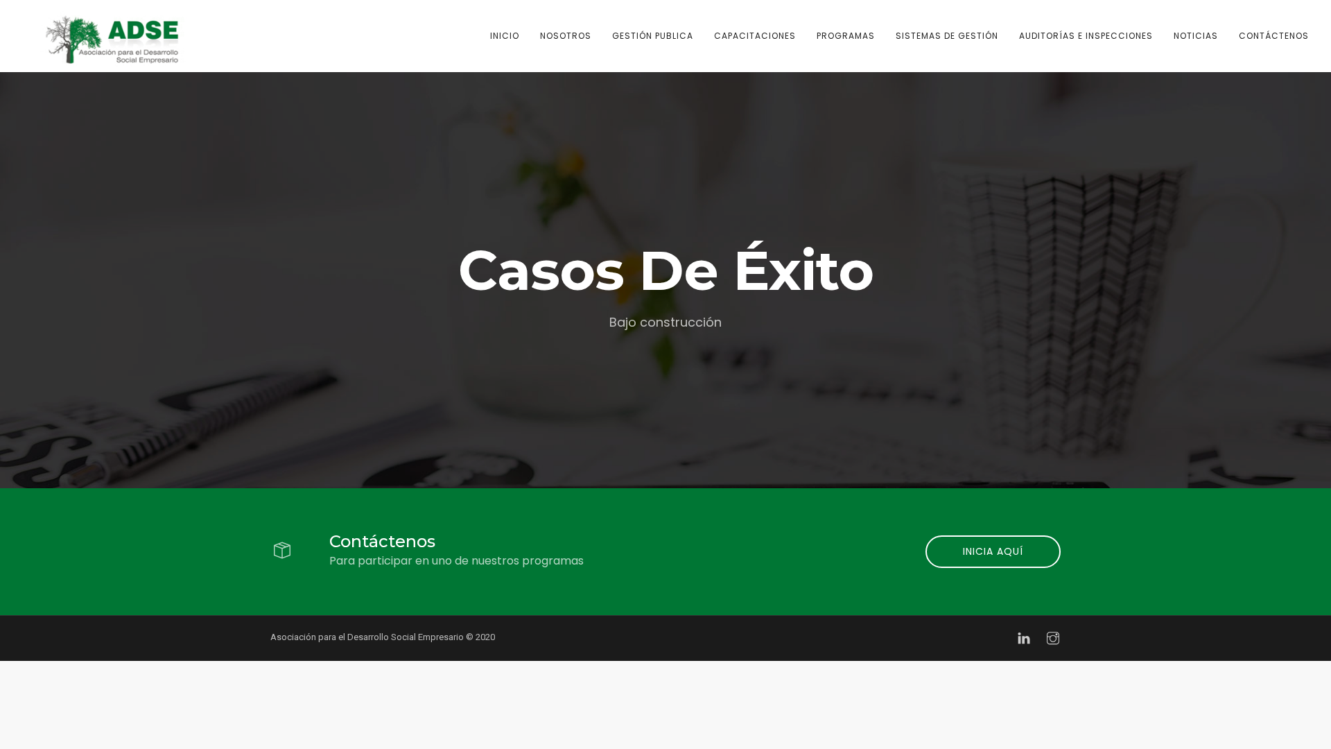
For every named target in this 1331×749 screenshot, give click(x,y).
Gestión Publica (652, 36)
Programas (846, 36)
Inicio (504, 36)
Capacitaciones (755, 36)
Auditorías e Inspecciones (1086, 36)
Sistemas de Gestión (947, 36)
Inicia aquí (993, 551)
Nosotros (565, 36)
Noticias (1196, 36)
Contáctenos (1274, 36)
